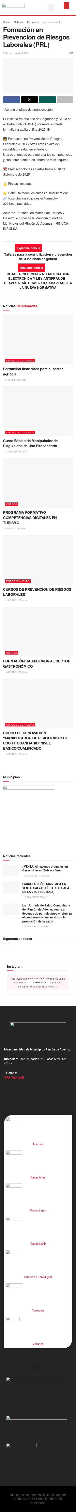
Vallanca (38, 1344)
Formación (33, 22)
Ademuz (38, 1144)
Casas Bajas (38, 1210)
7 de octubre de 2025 (15, 53)
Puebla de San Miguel (38, 1277)
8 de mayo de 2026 (15, 528)
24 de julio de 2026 (16, 380)
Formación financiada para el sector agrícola (33, 371)
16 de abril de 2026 (16, 672)
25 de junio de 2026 (16, 451)
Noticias (18, 22)
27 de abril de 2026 (16, 600)
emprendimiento (52, 22)
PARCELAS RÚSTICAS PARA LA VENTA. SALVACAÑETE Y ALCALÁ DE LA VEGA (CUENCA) (45, 888)
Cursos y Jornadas (20, 360)
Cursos (11, 504)
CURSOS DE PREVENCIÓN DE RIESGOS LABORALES (37, 592)
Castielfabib (38, 1243)
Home (6, 22)
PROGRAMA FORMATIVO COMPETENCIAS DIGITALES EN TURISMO (30, 517)
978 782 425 (14, 1078)
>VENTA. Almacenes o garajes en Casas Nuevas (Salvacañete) (45, 868)
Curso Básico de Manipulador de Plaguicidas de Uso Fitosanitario (30, 443)
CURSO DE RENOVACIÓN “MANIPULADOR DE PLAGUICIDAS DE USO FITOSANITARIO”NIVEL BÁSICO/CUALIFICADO (35, 740)
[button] (51, 7)
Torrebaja (38, 1310)
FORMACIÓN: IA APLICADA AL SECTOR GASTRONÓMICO (36, 663)
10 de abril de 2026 (16, 754)
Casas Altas (38, 1177)
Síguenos (39, 982)
